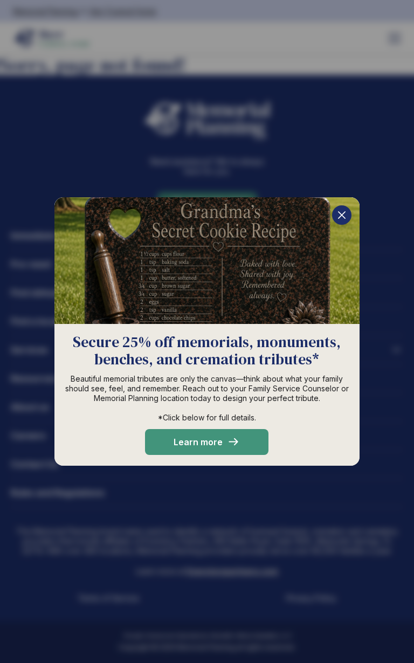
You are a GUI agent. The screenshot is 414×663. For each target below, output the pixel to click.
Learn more (198, 442)
